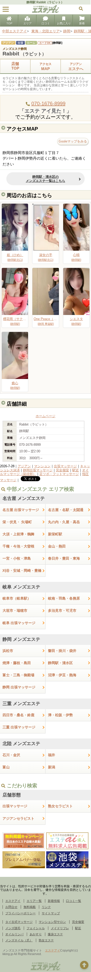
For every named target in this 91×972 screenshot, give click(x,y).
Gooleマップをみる (73, 141)
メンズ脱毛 (12, 928)
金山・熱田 (57, 546)
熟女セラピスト (60, 806)
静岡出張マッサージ (38, 470)
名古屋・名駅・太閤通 (65, 510)
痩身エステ (55, 934)
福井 (51, 755)
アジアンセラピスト (18, 818)
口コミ (45, 23)
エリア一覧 (34, 901)
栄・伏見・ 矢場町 (17, 522)
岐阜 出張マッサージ (19, 623)
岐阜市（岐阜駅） (17, 598)
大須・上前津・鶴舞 (18, 534)
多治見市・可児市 (62, 610)
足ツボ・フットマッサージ (59, 474)
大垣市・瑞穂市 (15, 610)
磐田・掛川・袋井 (62, 651)
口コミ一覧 (73, 901)
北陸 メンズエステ (21, 743)
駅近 (75, 470)
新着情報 (54, 901)
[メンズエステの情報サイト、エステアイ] (45, 12)
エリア (27, 23)
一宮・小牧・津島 (17, 558)
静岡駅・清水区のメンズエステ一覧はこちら (45, 179)
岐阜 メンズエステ (21, 586)
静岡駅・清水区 (60, 663)
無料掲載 (30, 907)
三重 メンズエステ (21, 703)
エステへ (75, 66)
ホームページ (45, 416)
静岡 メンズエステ (21, 639)
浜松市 (8, 651)
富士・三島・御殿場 (18, 675)
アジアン (24, 466)
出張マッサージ (65, 466)
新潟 (51, 767)
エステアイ (12, 901)
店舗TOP (15, 65)
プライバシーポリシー (20, 913)
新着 (82, 23)
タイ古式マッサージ (19, 922)
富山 (6, 767)
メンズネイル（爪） (19, 940)
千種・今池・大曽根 (18, 546)
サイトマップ (51, 913)
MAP (45, 66)
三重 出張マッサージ (19, 727)
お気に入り (64, 23)
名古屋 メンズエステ (24, 498)
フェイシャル (36, 928)
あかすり (36, 934)
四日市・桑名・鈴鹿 (18, 715)
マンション (42, 466)
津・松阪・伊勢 (60, 715)
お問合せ (11, 907)
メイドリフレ (60, 928)
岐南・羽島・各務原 (64, 598)
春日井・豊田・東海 (64, 558)
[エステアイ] (45, 970)
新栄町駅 (55, 534)
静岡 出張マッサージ (19, 687)
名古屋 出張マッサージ (21, 510)
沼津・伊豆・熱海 (62, 675)
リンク (46, 907)
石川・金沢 (11, 755)
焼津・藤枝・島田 (17, 663)
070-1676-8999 (48, 103)
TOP (9, 23)
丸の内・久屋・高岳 (64, 522)
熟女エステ (46, 940)
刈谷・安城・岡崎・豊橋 (22, 570)
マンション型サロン (52, 922)
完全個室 (62, 470)
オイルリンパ (14, 934)
